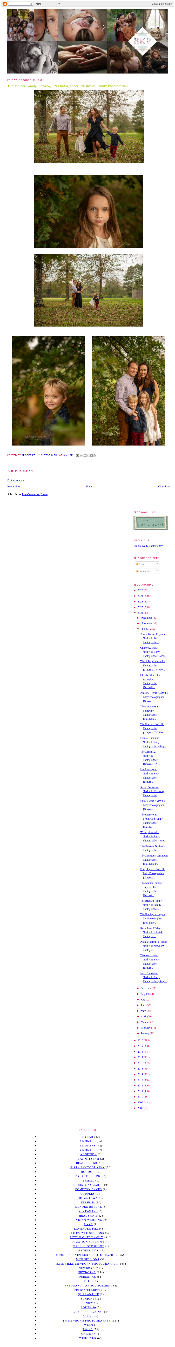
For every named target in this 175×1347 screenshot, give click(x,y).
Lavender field (87, 1228)
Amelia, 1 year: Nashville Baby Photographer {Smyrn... (154, 697)
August (145, 994)
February (146, 1027)
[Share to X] (88, 455)
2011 (141, 1091)
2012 (141, 1085)
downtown (88, 1198)
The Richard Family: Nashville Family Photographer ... (151, 905)
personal (87, 1276)
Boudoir (88, 1171)
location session (87, 1241)
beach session (88, 1163)
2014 (141, 1074)
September (147, 988)
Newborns (87, 1272)
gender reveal (88, 1206)
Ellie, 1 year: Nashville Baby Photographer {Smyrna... (152, 805)
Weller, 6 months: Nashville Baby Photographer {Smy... (153, 836)
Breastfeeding (88, 1176)
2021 (141, 612)
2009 (141, 1102)
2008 (141, 1108)
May (143, 1010)
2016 (141, 1063)
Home (89, 486)
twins (88, 1329)
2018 (141, 1051)
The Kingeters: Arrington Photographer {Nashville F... (154, 859)
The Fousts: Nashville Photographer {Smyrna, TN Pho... (152, 728)
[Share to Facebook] (91, 455)
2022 (141, 607)
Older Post (164, 486)
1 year (87, 1136)
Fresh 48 (87, 1202)
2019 (141, 1046)
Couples (87, 1193)
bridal (89, 1180)
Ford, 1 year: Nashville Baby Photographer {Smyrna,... (152, 873)
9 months (88, 1150)
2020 (141, 1040)
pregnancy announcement (88, 1285)
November (147, 623)
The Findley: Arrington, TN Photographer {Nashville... (153, 918)
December (147, 617)
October (145, 629)
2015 (141, 1068)
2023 (141, 601)
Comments (144, 571)
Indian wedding (88, 1220)
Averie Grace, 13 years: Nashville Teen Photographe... (152, 638)
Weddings (87, 1338)
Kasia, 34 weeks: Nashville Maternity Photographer (152, 791)
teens (88, 1316)
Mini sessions (87, 1259)
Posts (141, 564)
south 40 (88, 1307)
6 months (88, 1145)
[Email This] (81, 455)
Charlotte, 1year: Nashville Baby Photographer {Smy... (153, 652)
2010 (141, 1096)
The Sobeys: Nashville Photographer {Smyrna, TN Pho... (152, 665)
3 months (88, 1141)
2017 (141, 1057)
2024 (141, 596)
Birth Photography (87, 1167)
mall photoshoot (88, 1246)
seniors (87, 1298)
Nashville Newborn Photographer (87, 1263)
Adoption (88, 1154)
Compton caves (88, 1189)
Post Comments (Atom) (35, 494)
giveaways (88, 1211)
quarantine (88, 1294)
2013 (141, 1079)
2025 (141, 590)
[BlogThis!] (85, 455)
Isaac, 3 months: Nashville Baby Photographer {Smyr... (153, 977)
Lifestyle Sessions (87, 1233)
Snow (88, 1303)
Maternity (86, 1250)
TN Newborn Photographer (87, 1320)
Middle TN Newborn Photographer (87, 1255)
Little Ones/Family (86, 1237)
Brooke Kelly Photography (148, 545)
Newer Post (13, 486)
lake (88, 1224)
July (143, 999)
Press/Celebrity (88, 1290)
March (145, 1022)
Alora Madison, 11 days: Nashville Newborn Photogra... (153, 946)
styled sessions (87, 1311)
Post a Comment (16, 480)
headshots (88, 1215)
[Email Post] (77, 455)
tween (87, 1324)
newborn (87, 1268)
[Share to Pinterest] (94, 455)
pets (87, 1281)
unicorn (88, 1333)
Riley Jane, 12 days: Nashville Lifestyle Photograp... (151, 932)
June (143, 1005)
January (145, 1033)
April (144, 1016)
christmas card (87, 1184)
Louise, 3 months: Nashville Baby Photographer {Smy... (153, 742)
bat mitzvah (88, 1158)
